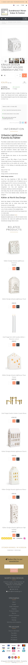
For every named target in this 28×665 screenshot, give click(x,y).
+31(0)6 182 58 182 (15, 587)
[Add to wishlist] (1, 75)
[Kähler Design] (24, 82)
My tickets (14, 635)
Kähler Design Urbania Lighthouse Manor (14, 489)
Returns (14, 613)
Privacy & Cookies (14, 611)
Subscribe (14, 570)
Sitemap (14, 620)
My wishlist (14, 637)
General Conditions (14, 615)
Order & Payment (14, 606)
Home (3, 22)
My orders (14, 633)
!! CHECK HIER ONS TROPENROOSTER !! (13, 1)
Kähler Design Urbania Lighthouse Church (14, 451)
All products (14, 639)
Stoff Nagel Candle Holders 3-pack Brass (14, 413)
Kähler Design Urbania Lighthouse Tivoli (14, 299)
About (14, 602)
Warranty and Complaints (14, 622)
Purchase (14, 617)
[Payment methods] (3, 645)
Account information (14, 630)
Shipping (14, 608)
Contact (14, 604)
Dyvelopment (20, 662)
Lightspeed (7, 662)
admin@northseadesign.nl (15, 591)
